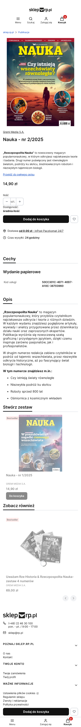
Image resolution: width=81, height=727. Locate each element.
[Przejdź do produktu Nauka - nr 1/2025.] (40, 443)
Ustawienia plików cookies (19, 693)
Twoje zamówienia (14, 673)
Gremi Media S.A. (13, 131)
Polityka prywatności (16, 704)
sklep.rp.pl (8, 32)
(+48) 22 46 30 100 (20, 623)
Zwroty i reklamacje (15, 700)
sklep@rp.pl (15, 632)
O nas (6, 653)
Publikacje (23, 32)
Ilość (6, 195)
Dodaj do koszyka (36, 219)
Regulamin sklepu (14, 696)
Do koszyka (16, 495)
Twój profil (9, 677)
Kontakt (7, 657)
